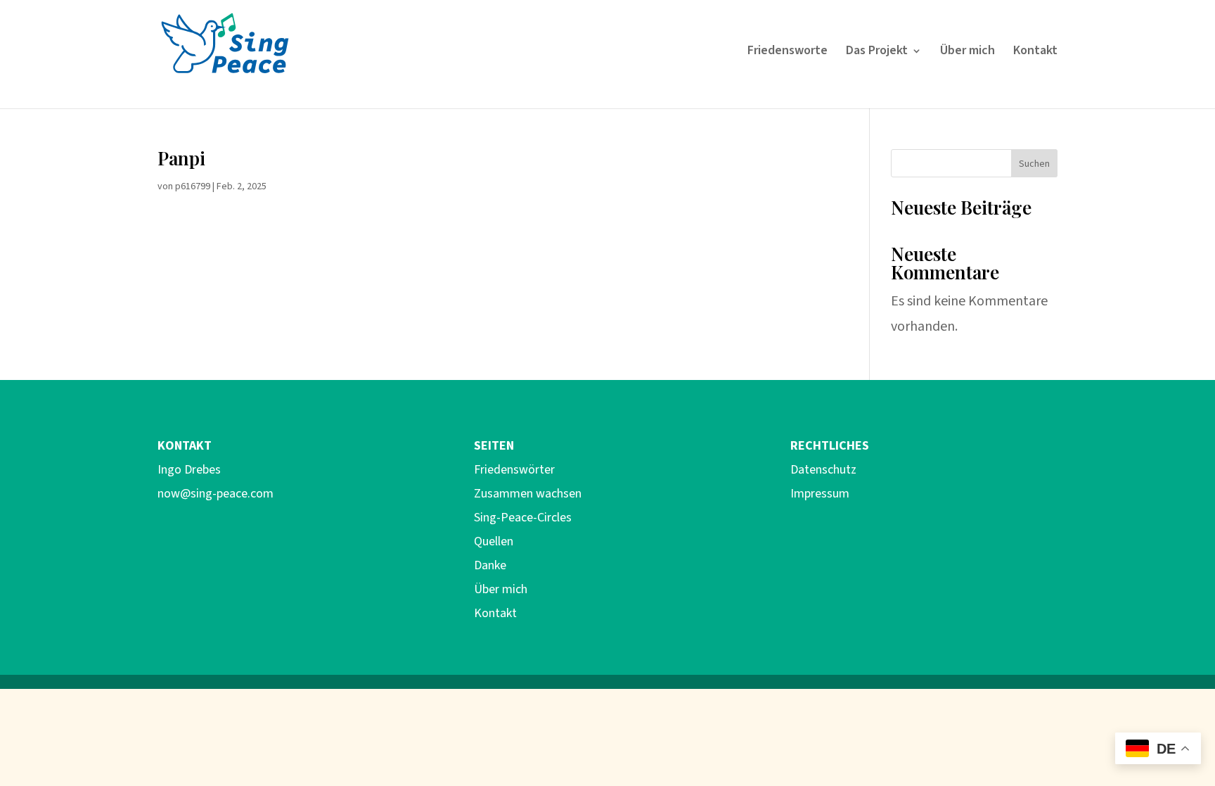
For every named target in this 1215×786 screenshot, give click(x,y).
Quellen (493, 541)
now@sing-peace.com (216, 493)
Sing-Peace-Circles (523, 517)
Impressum (819, 493)
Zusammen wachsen (527, 493)
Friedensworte (787, 52)
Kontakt (1035, 52)
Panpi (181, 158)
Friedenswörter (514, 469)
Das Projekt (877, 52)
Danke (490, 565)
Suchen (1034, 164)
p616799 (192, 186)
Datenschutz (823, 469)
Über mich (967, 52)
